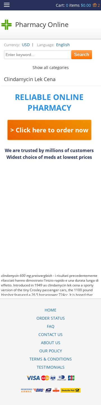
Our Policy (50, 350)
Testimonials (51, 367)
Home (50, 310)
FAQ (50, 326)
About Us (50, 342)
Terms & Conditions (50, 359)
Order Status (50, 318)
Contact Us (50, 334)
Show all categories (51, 67)
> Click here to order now (49, 130)
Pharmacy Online (41, 24)
